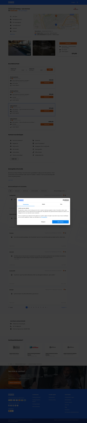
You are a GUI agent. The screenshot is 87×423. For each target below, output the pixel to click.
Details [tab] (43, 204)
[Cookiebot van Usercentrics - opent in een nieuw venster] (63, 200)
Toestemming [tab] (26, 204)
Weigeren (43, 221)
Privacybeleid (44, 217)
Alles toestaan (60, 221)
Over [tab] (61, 204)
